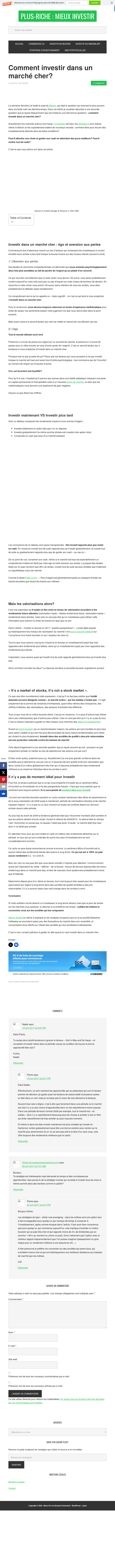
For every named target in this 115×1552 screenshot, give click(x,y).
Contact (12, 1488)
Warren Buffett (15, 917)
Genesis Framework (62, 1505)
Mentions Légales (16, 1481)
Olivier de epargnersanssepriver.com (40, 1162)
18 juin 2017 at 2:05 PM (34, 1027)
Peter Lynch (31, 577)
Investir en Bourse (30, 981)
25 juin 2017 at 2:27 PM (38, 1204)
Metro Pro (47, 1505)
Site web (12, 1359)
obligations (83, 123)
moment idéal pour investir (76, 790)
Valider (95, 3)
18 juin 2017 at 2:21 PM (38, 1078)
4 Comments (98, 83)
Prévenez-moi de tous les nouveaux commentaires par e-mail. (39, 1376)
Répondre (18, 1063)
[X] (3, 772)
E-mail (12, 1345)
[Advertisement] (59, 95)
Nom (11, 1332)
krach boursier (26, 729)
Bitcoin (52, 105)
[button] (57, 2)
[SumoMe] (3, 793)
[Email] (3, 786)
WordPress (76, 1505)
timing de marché (75, 382)
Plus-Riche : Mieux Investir (57, 16)
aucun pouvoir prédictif (81, 631)
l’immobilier (59, 123)
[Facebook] (3, 765)
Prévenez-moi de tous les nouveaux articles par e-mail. (35, 1386)
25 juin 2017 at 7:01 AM (34, 1166)
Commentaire (15, 1299)
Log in (84, 1505)
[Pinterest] (3, 779)
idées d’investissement (89, 721)
